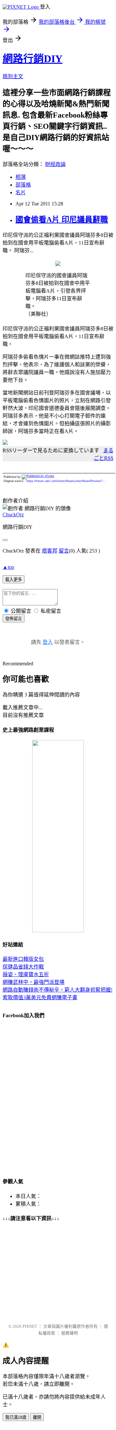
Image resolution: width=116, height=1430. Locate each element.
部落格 (23, 184)
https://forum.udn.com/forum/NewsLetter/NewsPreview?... (65, 481)
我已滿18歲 (15, 1417)
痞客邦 (49, 550)
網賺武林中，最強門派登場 (33, 982)
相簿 (20, 177)
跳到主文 (13, 76)
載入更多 (13, 579)
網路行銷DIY (33, 58)
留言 (64, 550)
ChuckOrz (13, 514)
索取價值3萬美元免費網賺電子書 (40, 997)
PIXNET (30, 1326)
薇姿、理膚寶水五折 (26, 974)
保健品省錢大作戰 (23, 966)
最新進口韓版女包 (23, 959)
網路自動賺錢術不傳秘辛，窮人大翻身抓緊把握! (57, 990)
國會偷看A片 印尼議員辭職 (61, 219)
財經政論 (55, 164)
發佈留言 (13, 618)
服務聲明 (69, 1333)
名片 (20, 192)
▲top (8, 567)
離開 (37, 1417)
